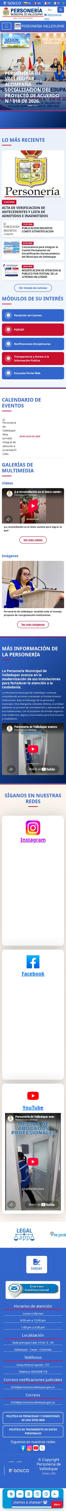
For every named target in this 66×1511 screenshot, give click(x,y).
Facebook (33, 973)
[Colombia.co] (16, 1461)
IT (57, 3)
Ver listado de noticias (33, 288)
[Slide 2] (35, 105)
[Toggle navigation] (6, 26)
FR (47, 3)
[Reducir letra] (55, 1494)
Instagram (33, 839)
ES (28, 3)
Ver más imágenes (33, 624)
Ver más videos (33, 540)
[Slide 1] (30, 105)
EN (37, 3)
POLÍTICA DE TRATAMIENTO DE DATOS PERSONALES (33, 1431)
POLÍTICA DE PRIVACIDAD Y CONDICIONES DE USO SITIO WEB (33, 1418)
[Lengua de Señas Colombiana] (11, 1494)
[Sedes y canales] (37, 1494)
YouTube (33, 1107)
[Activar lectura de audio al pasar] (20, 1494)
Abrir (57, 1504)
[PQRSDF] (28, 1494)
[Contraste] (46, 1494)
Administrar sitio (53, 16)
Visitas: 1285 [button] (48, 1473)
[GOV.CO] (17, 1470)
